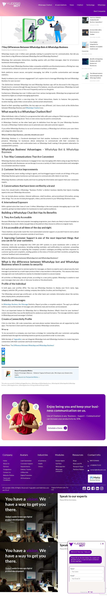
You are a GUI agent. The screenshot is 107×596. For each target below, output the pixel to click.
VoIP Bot (59, 463)
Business (28, 383)
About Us (6, 463)
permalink (46, 385)
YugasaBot (17, 339)
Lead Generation (26, 461)
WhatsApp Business (12, 385)
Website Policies (8, 475)
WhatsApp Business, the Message (15, 304)
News (72, 4)
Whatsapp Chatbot (45, 4)
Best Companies (99, 10)
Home (5, 461)
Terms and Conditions (6, 479)
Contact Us (7, 472)
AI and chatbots (61, 4)
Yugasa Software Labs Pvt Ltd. (59, 489)
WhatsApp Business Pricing (26, 385)
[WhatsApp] (40, 359)
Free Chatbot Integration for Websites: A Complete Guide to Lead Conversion (92, 43)
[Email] (40, 356)
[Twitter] (40, 352)
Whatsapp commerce (59, 470)
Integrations (7, 469)
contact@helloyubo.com (98, 470)
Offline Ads (24, 472)
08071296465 (94, 460)
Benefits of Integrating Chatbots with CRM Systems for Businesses (96, 57)
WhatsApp (101, 4)
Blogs (75, 461)
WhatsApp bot (55, 383)
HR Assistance (25, 478)
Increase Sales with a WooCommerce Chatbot (95, 30)
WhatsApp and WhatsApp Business (41, 383)
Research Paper (78, 466)
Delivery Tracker (26, 469)
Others (40, 466)
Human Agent (60, 461)
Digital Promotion (26, 475)
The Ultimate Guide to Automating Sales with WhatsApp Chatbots (96, 69)
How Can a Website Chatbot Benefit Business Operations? (96, 19)
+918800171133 (95, 465)
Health (40, 463)
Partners (6, 466)
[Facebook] (40, 349)
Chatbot (80, 4)
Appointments (25, 466)
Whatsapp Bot (60, 466)
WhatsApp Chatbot (33, 108)
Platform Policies (78, 469)
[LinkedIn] (40, 362)
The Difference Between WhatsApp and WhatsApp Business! (32, 345)
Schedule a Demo (55, 428)
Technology (90, 4)
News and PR (77, 463)
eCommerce (42, 461)
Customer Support (27, 463)
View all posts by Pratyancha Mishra (27, 377)
